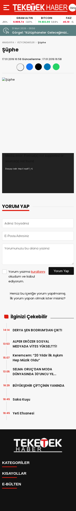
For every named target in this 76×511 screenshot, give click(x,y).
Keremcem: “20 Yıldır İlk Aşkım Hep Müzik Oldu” (38, 357)
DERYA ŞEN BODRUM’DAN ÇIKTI (37, 330)
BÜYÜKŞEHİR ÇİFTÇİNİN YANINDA (38, 385)
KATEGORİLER (16, 463)
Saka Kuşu (21, 399)
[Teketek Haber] (40, 7)
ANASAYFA (8, 42)
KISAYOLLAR (14, 473)
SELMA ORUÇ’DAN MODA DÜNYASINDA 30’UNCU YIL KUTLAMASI (33, 371)
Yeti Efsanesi (23, 413)
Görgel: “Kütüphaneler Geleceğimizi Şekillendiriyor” (39, 32)
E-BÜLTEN (11, 484)
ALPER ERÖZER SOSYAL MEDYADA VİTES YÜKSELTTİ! (35, 344)
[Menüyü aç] (7, 7)
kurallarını (38, 271)
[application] (38, 173)
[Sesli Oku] (20, 67)
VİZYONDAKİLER (26, 42)
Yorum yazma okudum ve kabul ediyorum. (26, 276)
